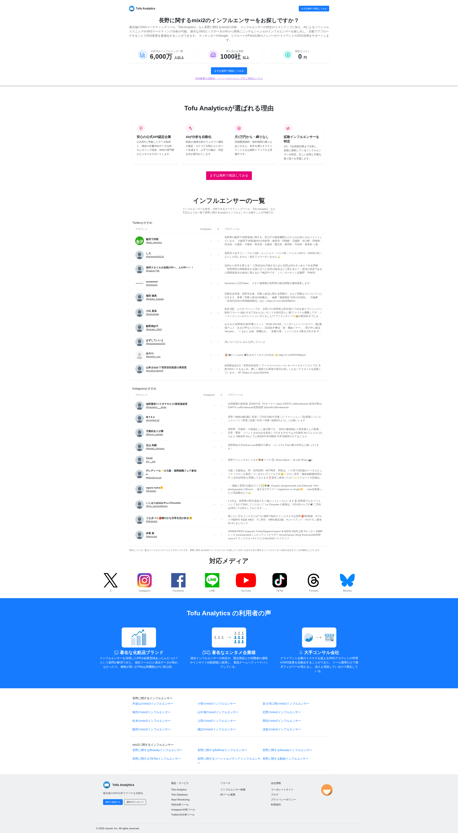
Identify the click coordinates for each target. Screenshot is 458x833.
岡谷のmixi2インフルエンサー (282, 720)
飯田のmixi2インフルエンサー (151, 729)
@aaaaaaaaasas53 (155, 343)
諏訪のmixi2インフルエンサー (217, 729)
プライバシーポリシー (283, 799)
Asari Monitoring (180, 799)
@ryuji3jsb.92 (152, 420)
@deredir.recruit (153, 478)
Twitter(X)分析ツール (183, 814)
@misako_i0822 (154, 329)
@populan (151, 491)
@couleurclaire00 (154, 371)
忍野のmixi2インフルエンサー (282, 712)
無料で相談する (112, 802)
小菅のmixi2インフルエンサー (217, 703)
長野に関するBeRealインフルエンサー (222, 750)
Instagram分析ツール (183, 809)
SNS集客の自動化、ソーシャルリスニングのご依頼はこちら (229, 78)
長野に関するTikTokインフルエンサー (156, 758)
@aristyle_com (153, 356)
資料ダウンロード (135, 802)
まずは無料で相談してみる (314, 8)
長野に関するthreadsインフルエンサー (287, 750)
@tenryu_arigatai (154, 434)
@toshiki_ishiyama (155, 448)
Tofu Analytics (179, 789)
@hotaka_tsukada (155, 299)
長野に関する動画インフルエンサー (285, 758)
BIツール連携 (227, 794)
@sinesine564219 (155, 256)
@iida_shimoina (154, 242)
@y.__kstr (150, 461)
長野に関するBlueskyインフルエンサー (157, 750)
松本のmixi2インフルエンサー (151, 720)
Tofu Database (179, 794)
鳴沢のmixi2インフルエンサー (151, 712)
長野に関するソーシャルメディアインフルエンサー (229, 760)
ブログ (274, 794)
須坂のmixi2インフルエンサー (282, 729)
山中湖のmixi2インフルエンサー (218, 712)
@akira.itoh (151, 536)
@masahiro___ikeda (156, 407)
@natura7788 (152, 271)
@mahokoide (152, 314)
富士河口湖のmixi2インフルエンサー (286, 703)
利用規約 (276, 804)
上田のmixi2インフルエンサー (217, 720)
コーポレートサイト (282, 789)
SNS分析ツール (180, 804)
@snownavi (151, 285)
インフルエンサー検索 (232, 789)
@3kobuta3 (151, 521)
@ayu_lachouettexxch (157, 506)
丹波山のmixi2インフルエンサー (153, 703)
